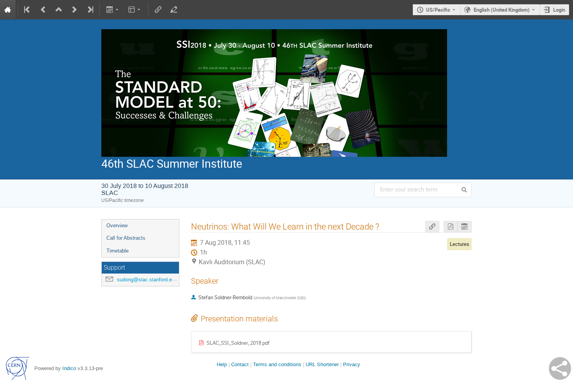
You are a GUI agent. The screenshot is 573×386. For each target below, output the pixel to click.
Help (222, 364)
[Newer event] (74, 9)
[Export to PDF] (451, 226)
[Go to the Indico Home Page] (8, 9)
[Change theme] (135, 9)
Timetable (117, 251)
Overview (116, 225)
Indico (69, 368)
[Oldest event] (27, 9)
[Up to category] (59, 9)
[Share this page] (560, 368)
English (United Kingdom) (502, 9)
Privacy (351, 364)
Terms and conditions (277, 364)
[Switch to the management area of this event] (174, 9)
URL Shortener (322, 364)
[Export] (113, 9)
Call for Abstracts (125, 238)
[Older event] (43, 9)
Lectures (459, 243)
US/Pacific (438, 9)
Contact (240, 364)
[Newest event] (89, 9)
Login (559, 9)
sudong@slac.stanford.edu (147, 279)
